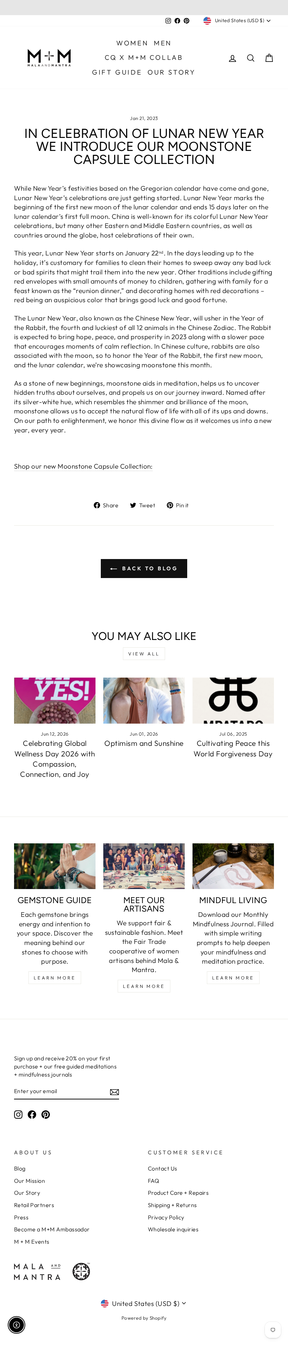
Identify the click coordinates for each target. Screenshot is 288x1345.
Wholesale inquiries (173, 1229)
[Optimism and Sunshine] (144, 700)
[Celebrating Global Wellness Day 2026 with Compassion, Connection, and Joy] (55, 700)
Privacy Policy (166, 1217)
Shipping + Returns (172, 1204)
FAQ (153, 1180)
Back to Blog (149, 568)
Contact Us (162, 1168)
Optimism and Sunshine (143, 743)
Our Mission (29, 1180)
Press (21, 1217)
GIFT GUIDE (117, 72)
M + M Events (32, 1241)
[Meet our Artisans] (144, 866)
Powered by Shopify (144, 1318)
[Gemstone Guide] (55, 866)
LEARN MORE (55, 978)
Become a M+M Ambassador (52, 1229)
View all (144, 653)
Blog (20, 1168)
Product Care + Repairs (178, 1192)
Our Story (27, 1192)
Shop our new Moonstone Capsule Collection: (83, 466)
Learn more (233, 978)
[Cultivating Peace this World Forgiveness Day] (233, 700)
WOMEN (132, 43)
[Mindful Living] (233, 866)
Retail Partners (34, 1204)
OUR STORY (172, 72)
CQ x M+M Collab (144, 57)
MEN (163, 43)
